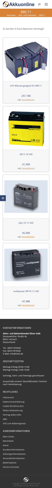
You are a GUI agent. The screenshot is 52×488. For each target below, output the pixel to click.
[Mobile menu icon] (46, 4)
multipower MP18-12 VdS (26, 291)
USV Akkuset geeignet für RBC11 (26, 85)
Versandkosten (28, 99)
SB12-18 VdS (26, 154)
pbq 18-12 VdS (26, 222)
